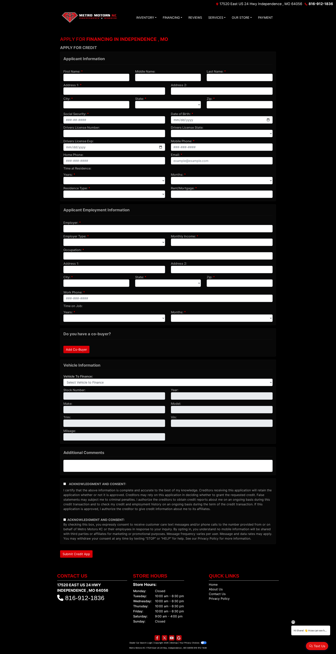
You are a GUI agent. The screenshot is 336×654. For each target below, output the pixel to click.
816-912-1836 (321, 4)
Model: (176, 404)
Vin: (174, 417)
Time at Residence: (77, 168)
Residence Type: (75, 188)
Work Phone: (72, 292)
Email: (175, 155)
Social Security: (74, 114)
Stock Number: (74, 390)
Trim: (67, 417)
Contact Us (217, 594)
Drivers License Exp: (78, 141)
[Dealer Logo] (89, 17)
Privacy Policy (208, 538)
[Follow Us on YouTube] (171, 638)
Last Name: (215, 71)
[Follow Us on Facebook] (157, 638)
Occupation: (72, 250)
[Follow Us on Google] (179, 638)
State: (139, 99)
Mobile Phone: (181, 141)
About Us (216, 589)
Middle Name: (145, 71)
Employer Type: (74, 236)
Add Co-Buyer (76, 349)
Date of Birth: (181, 114)
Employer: (70, 223)
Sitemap (174, 643)
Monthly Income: (183, 236)
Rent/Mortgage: (182, 188)
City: (66, 99)
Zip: (209, 99)
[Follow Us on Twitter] (164, 638)
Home (213, 584)
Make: (67, 404)
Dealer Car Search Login (141, 643)
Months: (177, 174)
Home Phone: (73, 155)
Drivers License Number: (81, 127)
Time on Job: (73, 306)
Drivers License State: (187, 127)
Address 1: (71, 85)
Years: (68, 174)
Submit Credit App (76, 554)
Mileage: (69, 431)
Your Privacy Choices (189, 643)
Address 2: (179, 85)
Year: (174, 390)
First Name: (71, 71)
